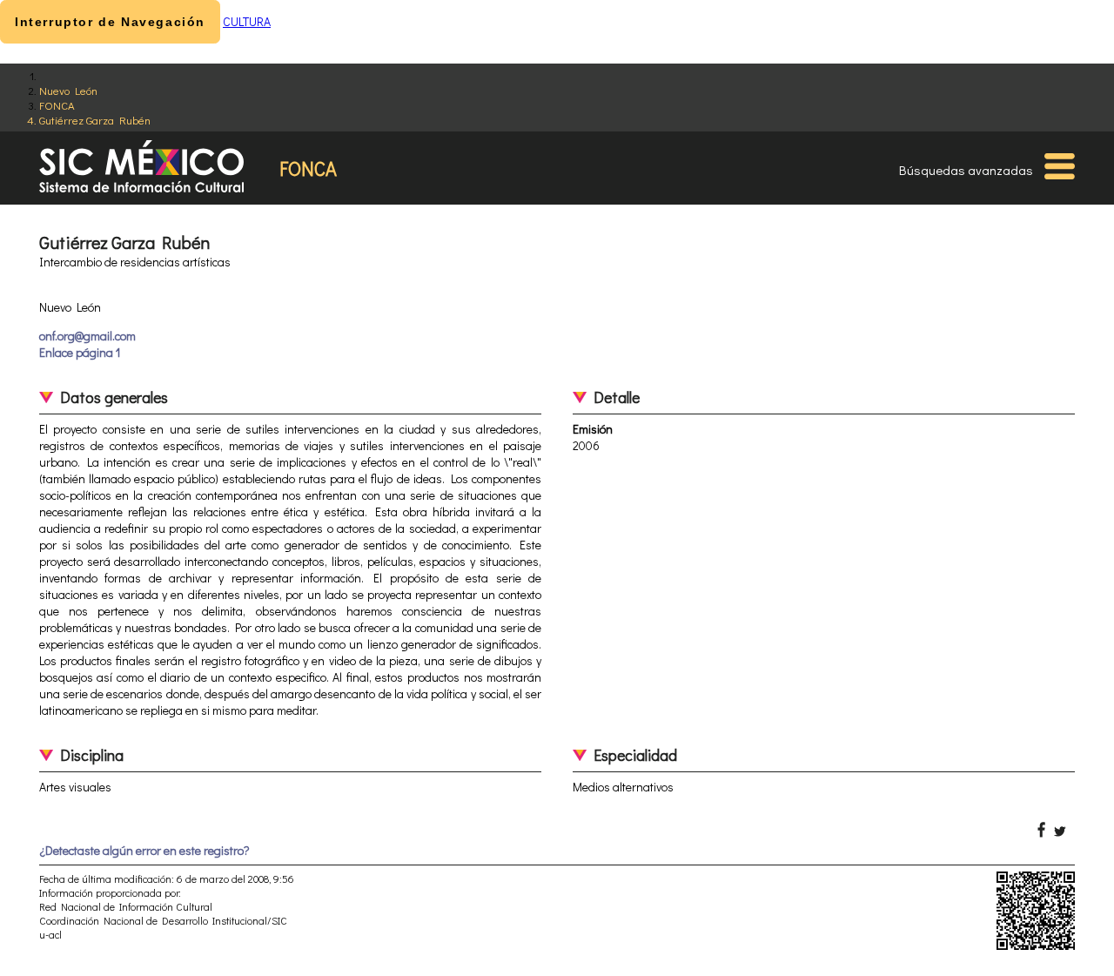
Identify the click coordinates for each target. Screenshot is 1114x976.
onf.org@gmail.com (87, 335)
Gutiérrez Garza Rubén (95, 119)
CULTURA (247, 21)
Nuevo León (68, 90)
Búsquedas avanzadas (966, 169)
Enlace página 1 (79, 352)
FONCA (57, 105)
